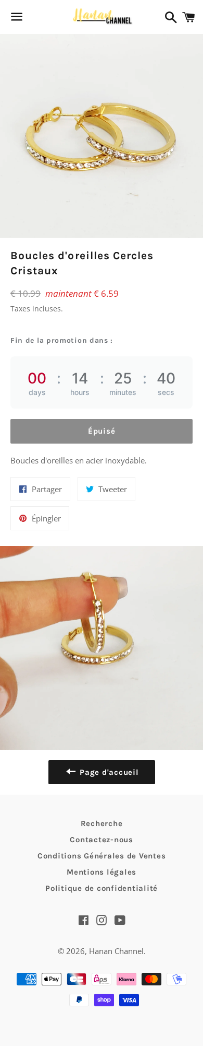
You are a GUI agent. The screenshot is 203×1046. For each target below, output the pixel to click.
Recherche (102, 823)
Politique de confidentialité (101, 888)
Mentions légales (101, 872)
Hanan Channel (116, 951)
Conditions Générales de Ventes (101, 856)
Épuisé (102, 431)
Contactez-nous (101, 839)
